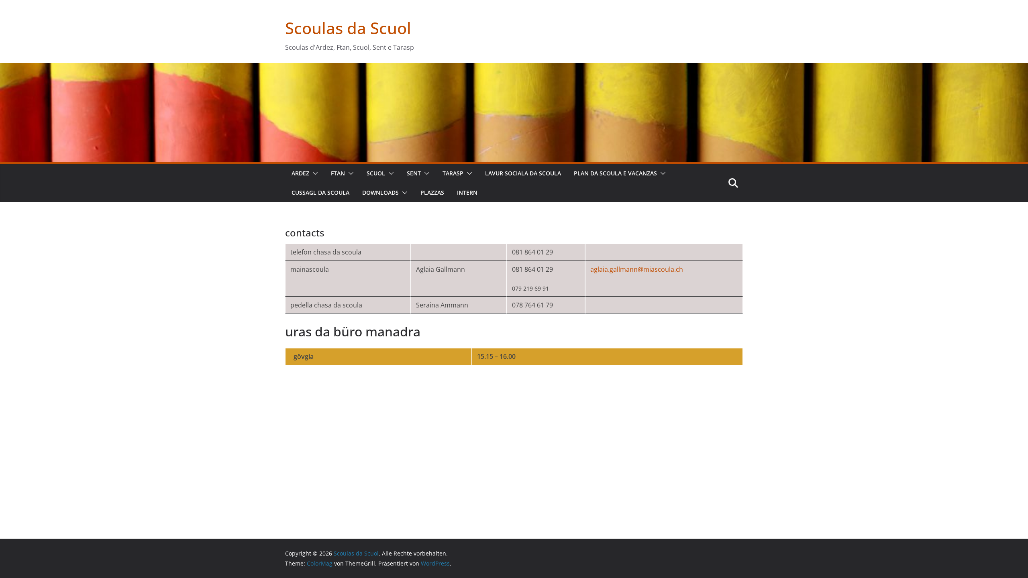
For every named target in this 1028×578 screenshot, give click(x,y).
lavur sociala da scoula (523, 173)
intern (467, 192)
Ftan (338, 173)
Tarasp (453, 173)
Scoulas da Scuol (348, 28)
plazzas (432, 192)
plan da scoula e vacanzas (615, 173)
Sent (414, 173)
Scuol (376, 173)
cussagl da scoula (320, 192)
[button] (313, 173)
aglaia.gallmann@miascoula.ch (636, 269)
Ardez (300, 173)
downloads (380, 192)
